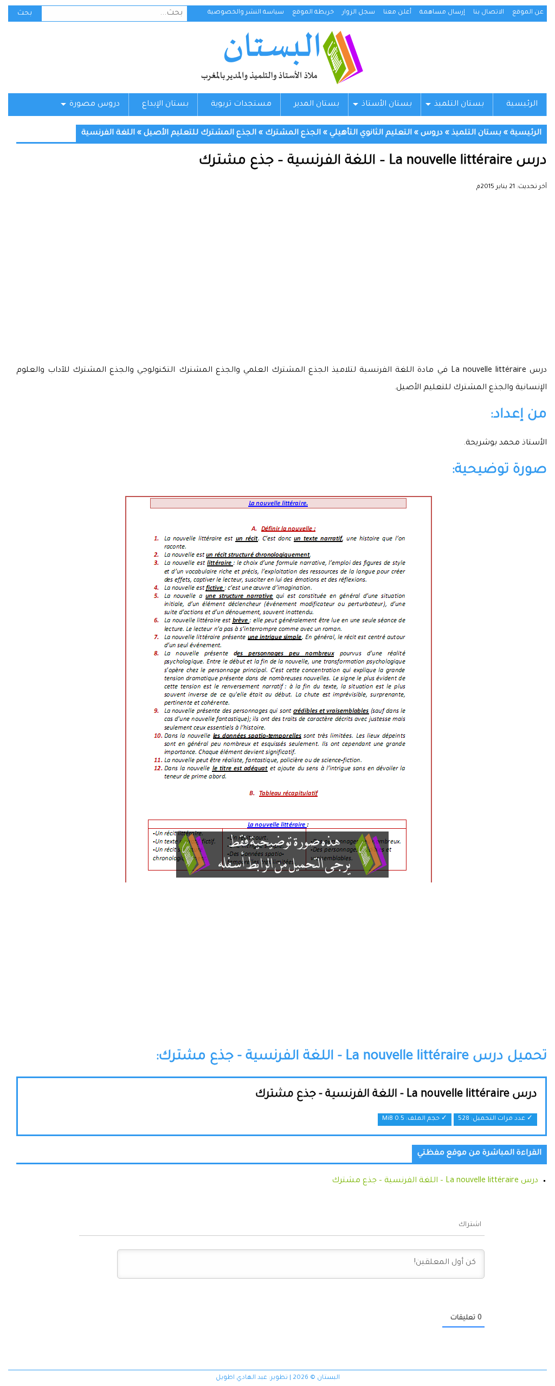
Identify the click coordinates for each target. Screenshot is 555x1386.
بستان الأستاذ (387, 104)
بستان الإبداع (165, 104)
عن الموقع (528, 12)
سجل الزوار (358, 12)
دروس (432, 133)
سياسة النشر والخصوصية (246, 12)
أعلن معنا (397, 12)
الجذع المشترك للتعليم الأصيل (200, 133)
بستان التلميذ (459, 104)
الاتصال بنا (488, 12)
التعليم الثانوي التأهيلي (371, 133)
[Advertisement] (281, 282)
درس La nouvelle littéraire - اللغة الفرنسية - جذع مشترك (396, 1095)
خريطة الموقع (313, 12)
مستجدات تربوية (241, 104)
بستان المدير (316, 104)
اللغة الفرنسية (108, 133)
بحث (24, 13)
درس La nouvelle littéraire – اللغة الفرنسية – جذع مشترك (435, 1181)
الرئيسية (522, 104)
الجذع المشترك (293, 133)
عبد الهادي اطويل (241, 1378)
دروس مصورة (94, 104)
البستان (281, 57)
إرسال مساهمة (442, 12)
